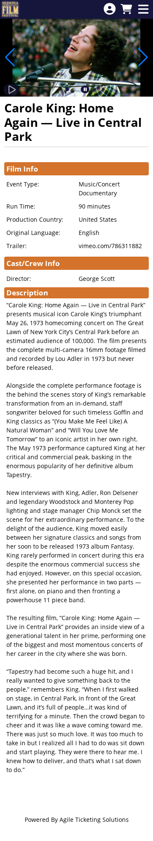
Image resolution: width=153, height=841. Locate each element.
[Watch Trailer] (11, 90)
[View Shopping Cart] (126, 9)
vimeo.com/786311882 (110, 246)
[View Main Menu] (143, 10)
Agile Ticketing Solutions (94, 819)
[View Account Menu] (109, 9)
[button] (67, 89)
